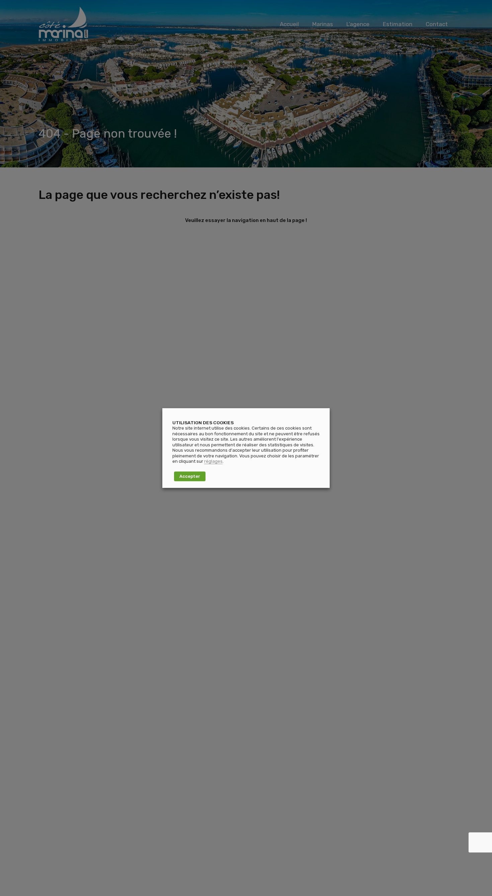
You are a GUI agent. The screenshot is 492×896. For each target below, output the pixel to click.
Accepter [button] (189, 476)
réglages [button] (213, 461)
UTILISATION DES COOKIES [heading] (203, 422)
